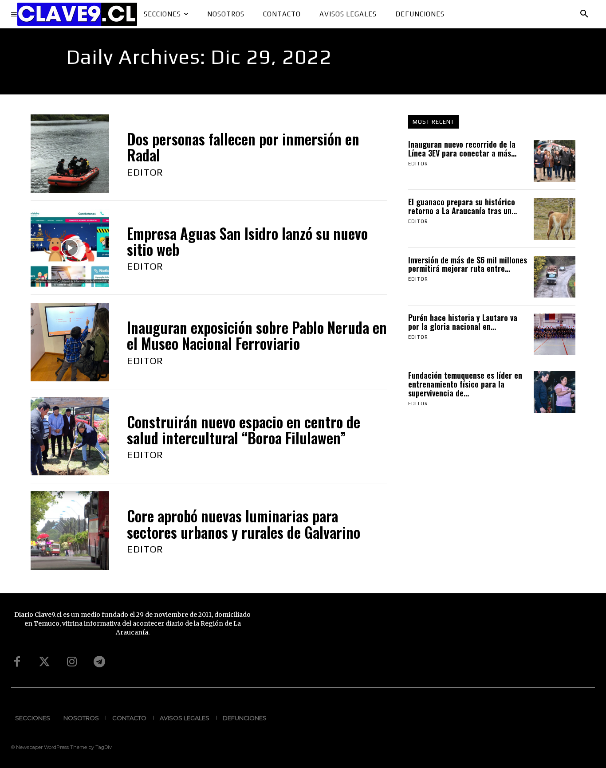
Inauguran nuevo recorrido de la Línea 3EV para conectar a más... (462, 148)
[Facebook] (17, 662)
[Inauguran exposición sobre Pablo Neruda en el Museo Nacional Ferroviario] (70, 342)
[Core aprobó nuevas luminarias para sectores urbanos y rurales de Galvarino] (70, 530)
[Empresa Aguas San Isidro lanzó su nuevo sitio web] (70, 248)
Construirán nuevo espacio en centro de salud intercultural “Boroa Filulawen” (243, 430)
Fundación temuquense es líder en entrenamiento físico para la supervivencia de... (465, 384)
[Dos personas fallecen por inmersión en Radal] (70, 153)
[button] (584, 14)
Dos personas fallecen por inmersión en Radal (243, 147)
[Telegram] (99, 662)
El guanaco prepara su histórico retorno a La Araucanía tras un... (462, 206)
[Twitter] (44, 662)
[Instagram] (72, 662)
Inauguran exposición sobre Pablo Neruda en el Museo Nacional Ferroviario (257, 335)
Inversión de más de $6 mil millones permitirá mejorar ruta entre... (467, 264)
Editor (145, 172)
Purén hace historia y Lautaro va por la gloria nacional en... (462, 322)
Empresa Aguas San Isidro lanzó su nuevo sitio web (247, 241)
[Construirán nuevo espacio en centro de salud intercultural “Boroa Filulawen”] (70, 436)
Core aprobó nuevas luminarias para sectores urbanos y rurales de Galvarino (243, 524)
